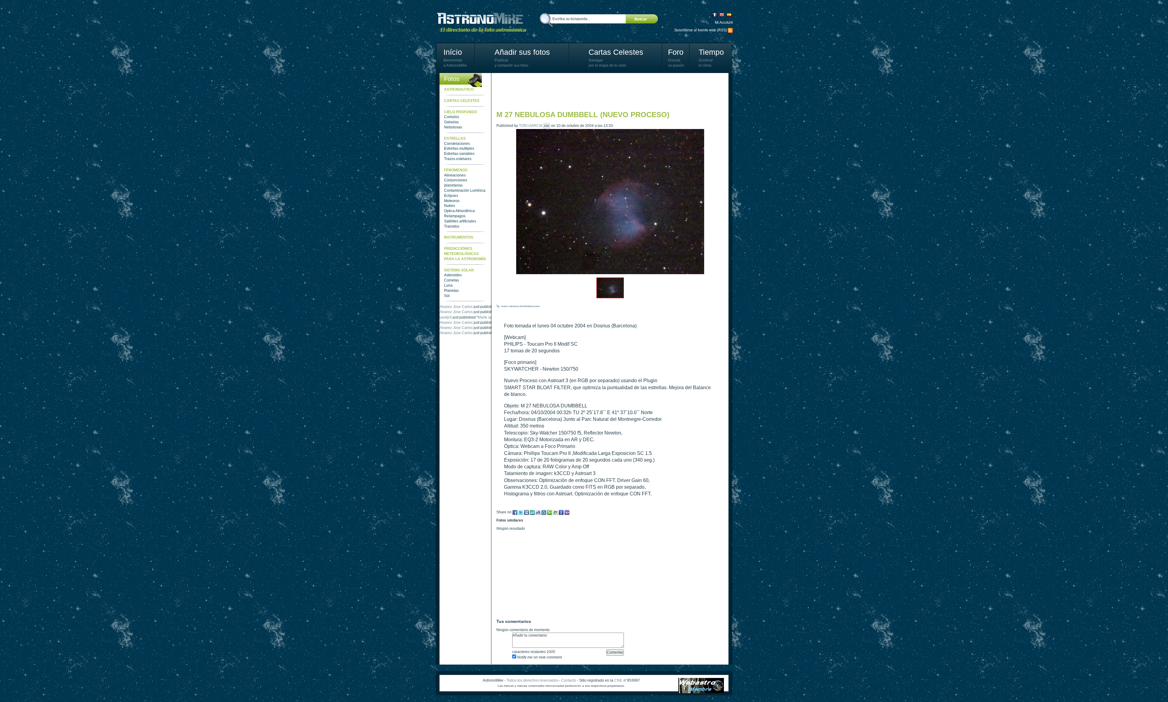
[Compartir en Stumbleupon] (532, 512)
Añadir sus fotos (522, 52)
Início (452, 52)
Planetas (451, 290)
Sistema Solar (459, 270)
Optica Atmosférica (459, 211)
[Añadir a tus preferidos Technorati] (549, 512)
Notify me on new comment (539, 657)
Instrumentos (458, 237)
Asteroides (453, 275)
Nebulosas (453, 127)
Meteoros (452, 201)
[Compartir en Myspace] (526, 512)
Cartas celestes (461, 101)
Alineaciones (455, 175)
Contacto (568, 680)
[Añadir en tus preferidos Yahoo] (567, 512)
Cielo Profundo (460, 112)
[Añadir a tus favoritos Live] (555, 512)
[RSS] (730, 30)
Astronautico (459, 89)
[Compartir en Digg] (543, 512)
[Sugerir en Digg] (538, 512)
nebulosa (514, 306)
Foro (675, 52)
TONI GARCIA (530, 126)
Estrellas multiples (459, 148)
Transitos (451, 226)
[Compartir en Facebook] (515, 512)
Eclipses (451, 196)
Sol (447, 296)
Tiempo (711, 52)
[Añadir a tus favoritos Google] (561, 512)
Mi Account (724, 22)
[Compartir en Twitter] (520, 512)
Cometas (451, 280)
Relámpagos (454, 216)
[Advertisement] (607, 91)
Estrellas (455, 138)
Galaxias (451, 122)
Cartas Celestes (616, 52)
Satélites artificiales (460, 221)
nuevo (504, 306)
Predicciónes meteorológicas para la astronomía (465, 253)
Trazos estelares (457, 159)
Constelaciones (457, 143)
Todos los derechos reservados (532, 680)
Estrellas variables (459, 154)
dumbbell (525, 306)
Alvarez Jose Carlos (456, 307)
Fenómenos (456, 170)
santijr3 (446, 322)
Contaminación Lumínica (464, 190)
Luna (448, 285)
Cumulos (451, 117)
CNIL (618, 680)
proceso (535, 306)
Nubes (449, 206)
